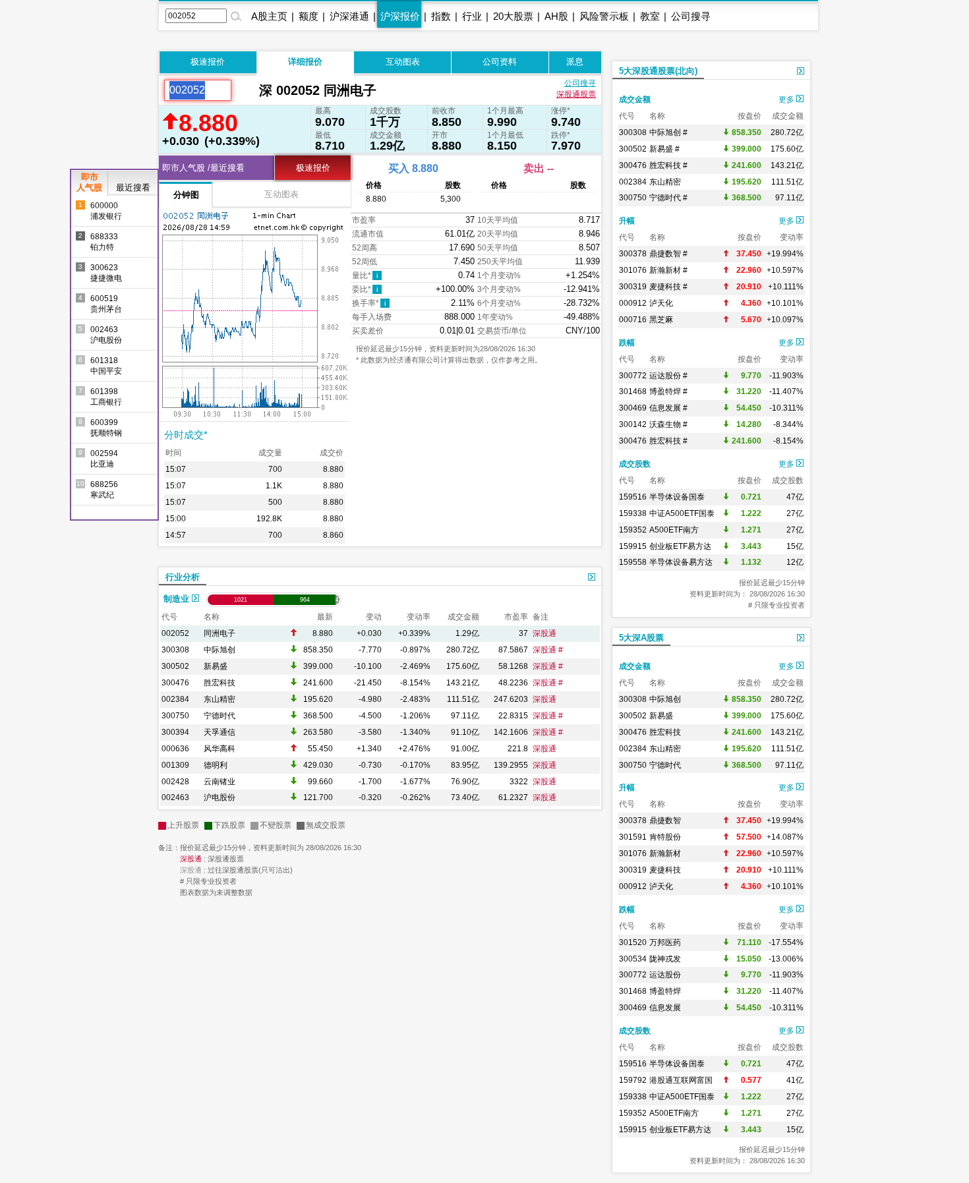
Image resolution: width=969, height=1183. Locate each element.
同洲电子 (219, 633)
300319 (633, 286)
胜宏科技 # (668, 165)
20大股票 (513, 16)
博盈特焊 (665, 991)
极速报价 (208, 62)
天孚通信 (219, 732)
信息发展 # (668, 408)
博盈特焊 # (668, 391)
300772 (633, 375)
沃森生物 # (668, 424)
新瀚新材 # (668, 270)
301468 (633, 391)
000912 (633, 303)
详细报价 (305, 62)
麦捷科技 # (668, 286)
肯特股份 (665, 837)
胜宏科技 (219, 682)
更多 (787, 99)
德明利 (215, 765)
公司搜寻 (691, 16)
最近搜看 (133, 187)
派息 (574, 62)
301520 (633, 942)
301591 (633, 837)
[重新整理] (245, 90)
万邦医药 (665, 942)
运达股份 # (668, 375)
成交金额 (635, 99)
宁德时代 (219, 715)
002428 (175, 781)
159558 (633, 562)
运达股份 (665, 974)
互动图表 (403, 62)
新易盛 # (664, 149)
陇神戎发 (665, 959)
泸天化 (661, 303)
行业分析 (182, 577)
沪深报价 (400, 16)
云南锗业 (219, 781)
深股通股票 (576, 94)
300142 (633, 424)
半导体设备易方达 (681, 562)
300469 (633, 408)
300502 (175, 666)
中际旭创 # (668, 132)
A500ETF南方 (674, 529)
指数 (441, 16)
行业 (472, 16)
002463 (175, 797)
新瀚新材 (665, 853)
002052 (175, 633)
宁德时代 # (668, 197)
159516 (633, 497)
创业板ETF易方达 (680, 546)
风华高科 (219, 748)
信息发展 (665, 1007)
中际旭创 (219, 649)
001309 (175, 765)
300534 (633, 959)
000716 (633, 319)
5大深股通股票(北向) (658, 71)
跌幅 (627, 342)
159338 (633, 513)
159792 (633, 1080)
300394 (175, 732)
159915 (633, 546)
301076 (633, 270)
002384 (175, 699)
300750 (175, 715)
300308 (175, 649)
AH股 (556, 16)
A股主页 (269, 16)
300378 (633, 253)
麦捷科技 (665, 870)
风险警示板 (604, 16)
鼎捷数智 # (668, 253)
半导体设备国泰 (677, 497)
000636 (175, 748)
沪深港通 (349, 16)
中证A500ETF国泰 (682, 513)
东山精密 (219, 699)
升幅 (627, 220)
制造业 (177, 599)
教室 (650, 16)
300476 (175, 682)
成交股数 (635, 464)
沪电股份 (219, 797)
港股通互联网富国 (681, 1080)
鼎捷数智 (665, 820)
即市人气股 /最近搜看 (203, 168)
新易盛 (215, 666)
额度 (308, 16)
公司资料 (500, 62)
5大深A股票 (641, 638)
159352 (633, 529)
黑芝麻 (661, 319)
